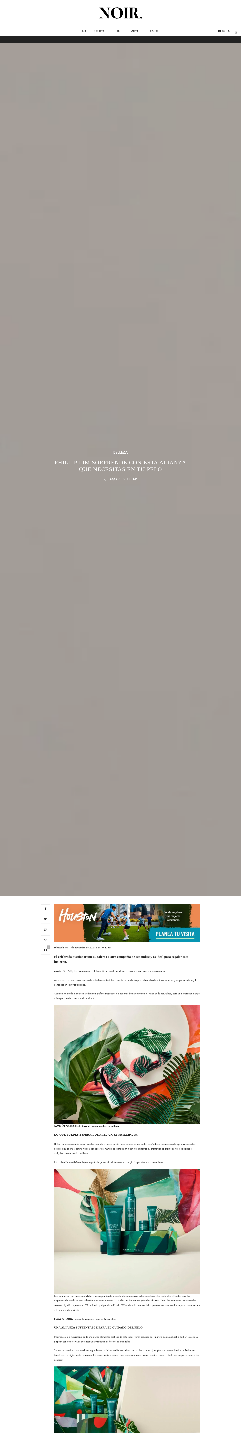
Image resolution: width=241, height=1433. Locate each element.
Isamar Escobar (121, 478)
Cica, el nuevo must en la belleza (100, 1126)
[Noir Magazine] (120, 13)
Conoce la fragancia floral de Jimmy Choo (94, 1319)
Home (83, 31)
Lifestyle (134, 31)
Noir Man (153, 31)
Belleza (120, 452)
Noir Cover (99, 31)
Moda (117, 31)
